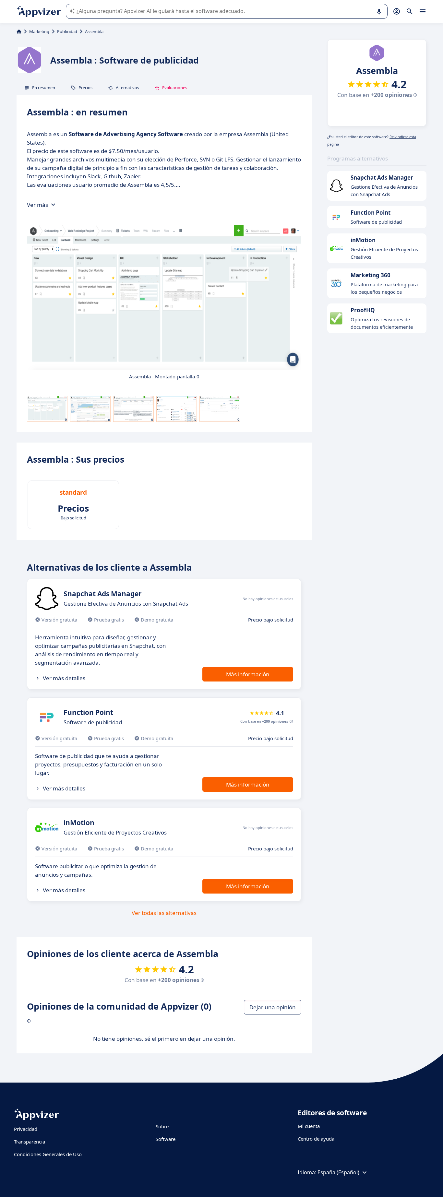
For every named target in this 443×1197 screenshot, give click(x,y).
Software (165, 1139)
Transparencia (29, 1141)
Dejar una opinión (272, 1007)
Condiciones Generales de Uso (48, 1154)
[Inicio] (19, 31)
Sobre (162, 1126)
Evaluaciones (174, 87)
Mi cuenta (309, 1126)
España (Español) (338, 1172)
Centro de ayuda (316, 1138)
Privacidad (25, 1129)
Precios (85, 87)
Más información (247, 674)
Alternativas (127, 87)
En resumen (43, 87)
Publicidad (67, 31)
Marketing (39, 31)
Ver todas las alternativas (164, 912)
